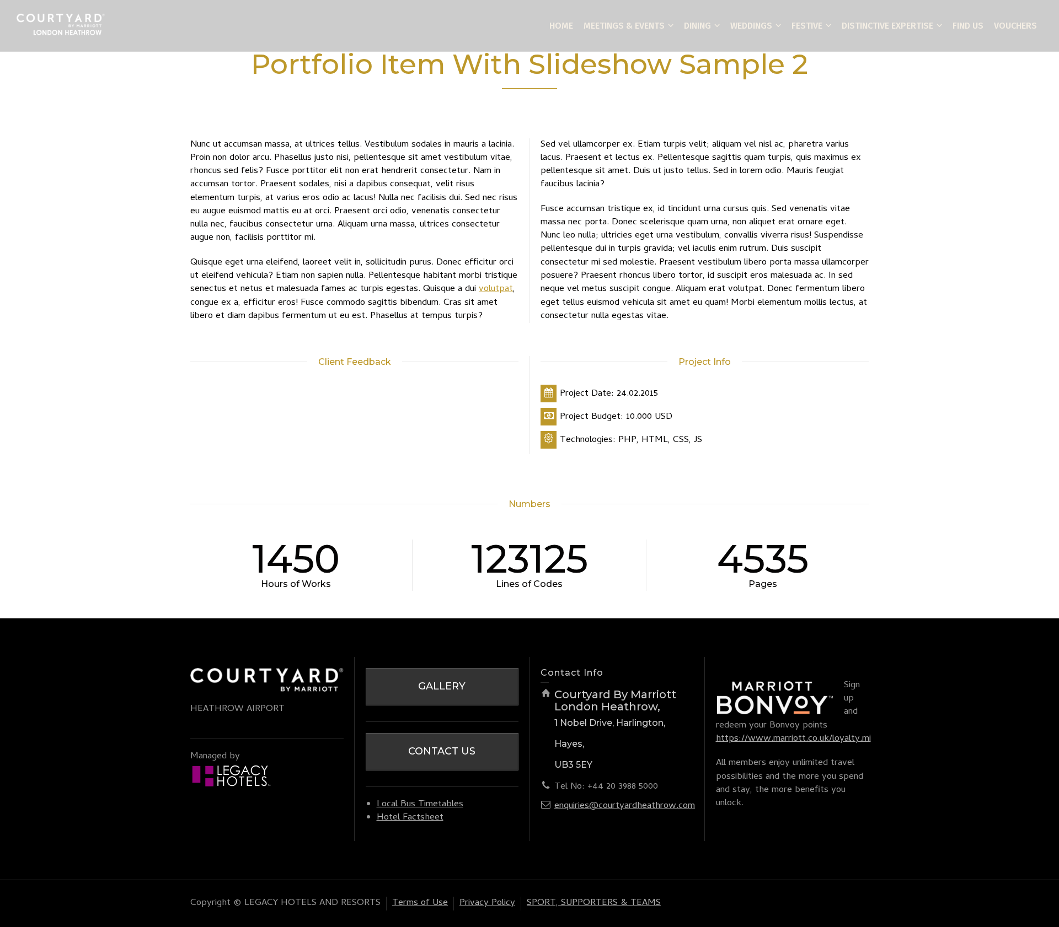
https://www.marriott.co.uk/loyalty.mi (793, 739)
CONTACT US (441, 751)
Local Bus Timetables (420, 804)
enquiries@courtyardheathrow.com (624, 806)
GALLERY (442, 686)
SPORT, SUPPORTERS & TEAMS (594, 903)
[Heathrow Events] (61, 26)
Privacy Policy (487, 903)
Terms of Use (420, 903)
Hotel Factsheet (410, 818)
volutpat (496, 289)
